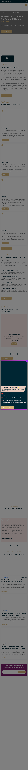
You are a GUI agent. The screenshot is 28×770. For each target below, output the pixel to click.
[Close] (27, 361)
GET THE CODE (7, 407)
